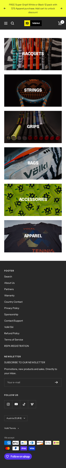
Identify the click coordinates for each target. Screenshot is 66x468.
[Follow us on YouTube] (16, 404)
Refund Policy (11, 333)
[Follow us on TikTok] (24, 404)
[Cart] (60, 23)
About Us (9, 282)
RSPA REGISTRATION (16, 345)
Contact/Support (13, 320)
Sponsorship (11, 314)
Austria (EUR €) (14, 418)
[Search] (12, 23)
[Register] (56, 382)
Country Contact (13, 301)
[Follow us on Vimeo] (32, 404)
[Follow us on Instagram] (8, 404)
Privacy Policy (11, 308)
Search (8, 276)
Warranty (9, 295)
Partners (9, 289)
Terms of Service (13, 339)
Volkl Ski (8, 327)
